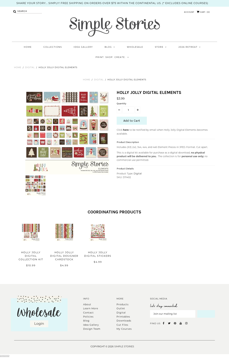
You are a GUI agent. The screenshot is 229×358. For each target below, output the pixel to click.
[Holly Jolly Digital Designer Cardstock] (64, 246)
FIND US (155, 323)
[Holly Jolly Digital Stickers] (97, 246)
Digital (30, 67)
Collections (52, 47)
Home (28, 47)
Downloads (124, 320)
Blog (108, 47)
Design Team (91, 328)
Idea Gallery (83, 47)
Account (189, 12)
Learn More (90, 308)
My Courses (124, 328)
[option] (67, 132)
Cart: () (204, 12)
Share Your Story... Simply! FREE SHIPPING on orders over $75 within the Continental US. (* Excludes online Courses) (112, 3)
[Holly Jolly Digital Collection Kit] (30, 246)
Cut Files (122, 324)
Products (123, 304)
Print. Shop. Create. (111, 57)
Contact (88, 312)
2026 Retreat (188, 47)
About (87, 304)
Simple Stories (124, 346)
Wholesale (135, 47)
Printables (123, 316)
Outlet (121, 308)
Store (159, 47)
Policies (88, 316)
